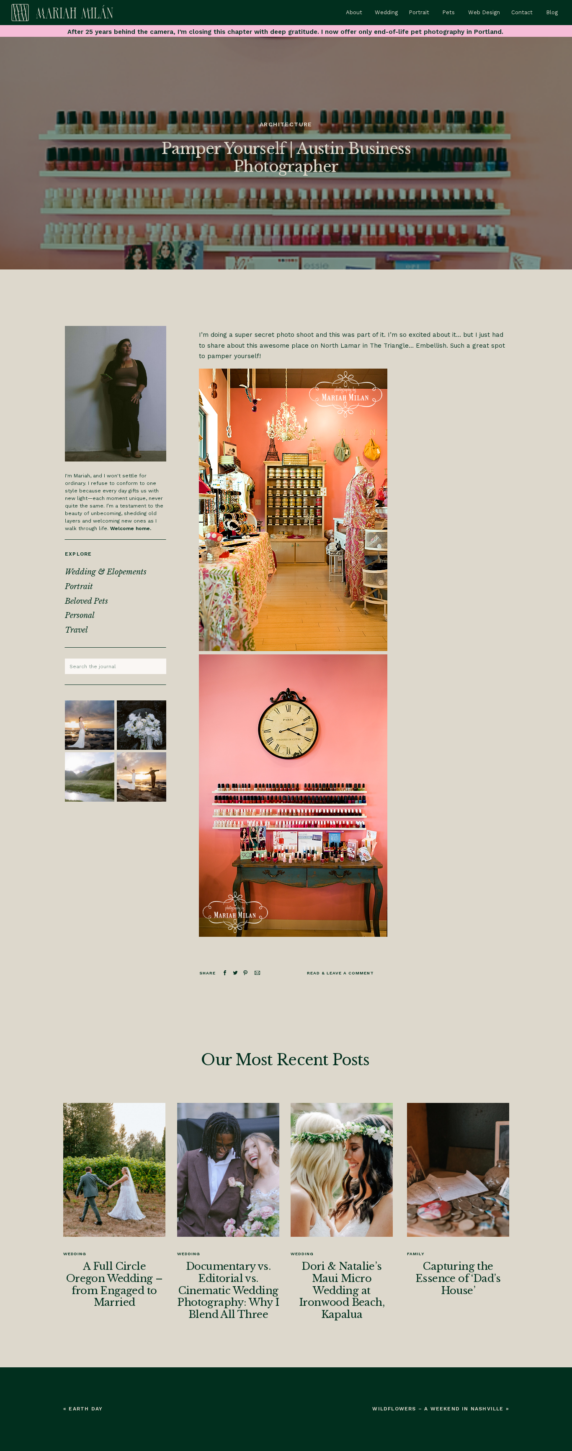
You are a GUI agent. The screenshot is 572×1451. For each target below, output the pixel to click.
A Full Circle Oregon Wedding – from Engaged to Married (114, 1284)
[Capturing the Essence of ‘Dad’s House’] (458, 1170)
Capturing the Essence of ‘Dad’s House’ (458, 1278)
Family (416, 1253)
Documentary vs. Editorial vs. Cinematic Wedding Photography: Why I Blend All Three (228, 1290)
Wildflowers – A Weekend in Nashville (437, 1409)
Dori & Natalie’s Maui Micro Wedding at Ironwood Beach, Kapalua (341, 1290)
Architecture (286, 124)
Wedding (74, 1253)
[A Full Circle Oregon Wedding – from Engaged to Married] (114, 1170)
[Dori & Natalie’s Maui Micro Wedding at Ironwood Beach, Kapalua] (342, 1170)
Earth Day (86, 1409)
